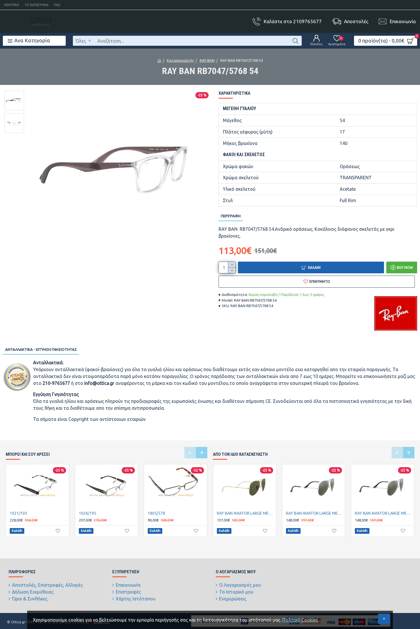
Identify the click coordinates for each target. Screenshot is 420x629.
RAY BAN (207, 60)
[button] (190, 452)
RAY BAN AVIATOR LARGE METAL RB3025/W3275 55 (315, 513)
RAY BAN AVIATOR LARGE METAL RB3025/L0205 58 (246, 513)
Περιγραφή (231, 216)
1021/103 (18, 513)
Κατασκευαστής (180, 60)
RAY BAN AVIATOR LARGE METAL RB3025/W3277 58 (384, 513)
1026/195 (87, 513)
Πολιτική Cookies (300, 619)
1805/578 (156, 513)
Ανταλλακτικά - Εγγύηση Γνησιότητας (41, 349)
